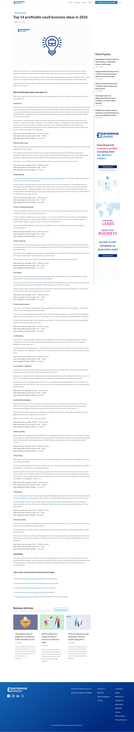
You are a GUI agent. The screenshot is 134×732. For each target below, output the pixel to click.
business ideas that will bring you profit (58, 73)
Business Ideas (20, 13)
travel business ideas (32, 579)
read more (18, 658)
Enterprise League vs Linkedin (81, 693)
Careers (118, 712)
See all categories (103, 697)
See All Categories (61, 610)
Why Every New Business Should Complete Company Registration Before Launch (106, 86)
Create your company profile (106, 2)
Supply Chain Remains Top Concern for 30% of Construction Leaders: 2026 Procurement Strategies (107, 74)
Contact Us (119, 700)
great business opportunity (29, 498)
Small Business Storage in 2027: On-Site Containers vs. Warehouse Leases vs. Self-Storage (107, 61)
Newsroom (119, 704)
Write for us (119, 697)
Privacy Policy (120, 716)
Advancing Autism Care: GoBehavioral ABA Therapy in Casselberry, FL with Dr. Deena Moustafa (105, 99)
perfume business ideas (34, 588)
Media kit (118, 708)
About (71, 2)
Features (77, 2)
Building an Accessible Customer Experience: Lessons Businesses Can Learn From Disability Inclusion (107, 112)
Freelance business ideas (23, 596)
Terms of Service (121, 720)
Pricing (84, 2)
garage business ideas (50, 583)
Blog (89, 2)
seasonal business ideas (30, 592)
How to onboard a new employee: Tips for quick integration (78, 637)
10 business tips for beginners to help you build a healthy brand (25, 637)
